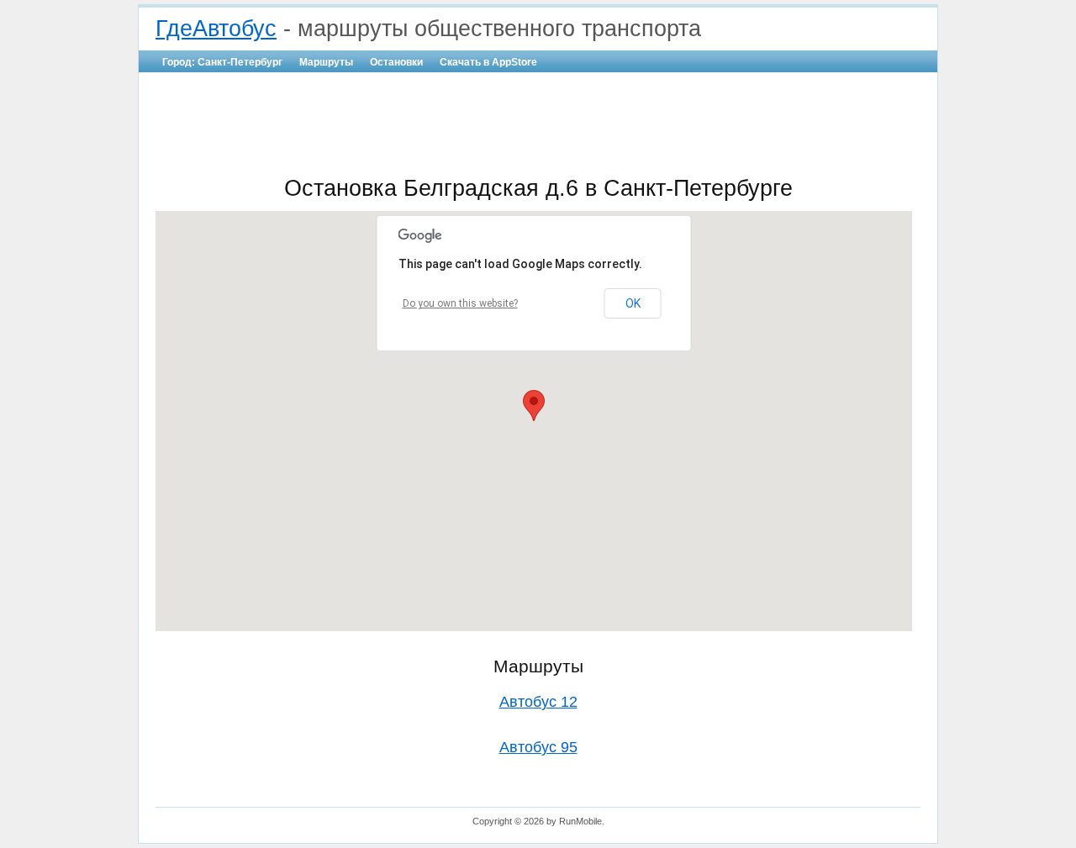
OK (633, 303)
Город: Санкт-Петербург (222, 62)
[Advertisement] (538, 123)
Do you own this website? (460, 303)
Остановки (396, 62)
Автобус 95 (538, 747)
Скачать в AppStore (488, 62)
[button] (534, 405)
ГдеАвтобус (216, 28)
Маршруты (326, 62)
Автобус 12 (538, 701)
